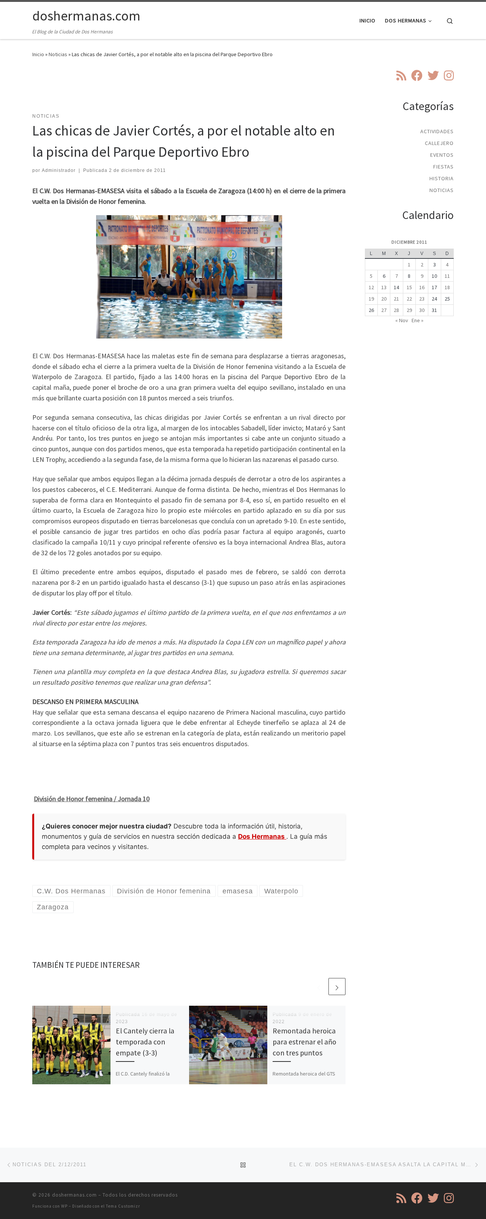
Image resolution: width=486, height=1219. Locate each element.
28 (396, 310)
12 (371, 287)
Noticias (58, 54)
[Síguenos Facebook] (417, 75)
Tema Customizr (123, 1206)
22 (409, 298)
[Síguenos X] (433, 75)
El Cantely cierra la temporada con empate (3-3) (145, 1041)
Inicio (38, 54)
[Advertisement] (189, 90)
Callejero (439, 143)
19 (371, 298)
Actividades (437, 131)
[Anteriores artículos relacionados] (318, 986)
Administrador (59, 170)
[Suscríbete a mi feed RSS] (401, 75)
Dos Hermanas (262, 836)
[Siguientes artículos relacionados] (337, 986)
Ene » (417, 320)
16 (421, 287)
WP (64, 1206)
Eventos (442, 154)
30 (421, 310)
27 (384, 310)
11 (447, 275)
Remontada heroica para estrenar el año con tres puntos (304, 1041)
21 (396, 298)
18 (447, 287)
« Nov (401, 320)
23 (421, 298)
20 (384, 298)
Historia (441, 178)
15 (409, 287)
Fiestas (443, 166)
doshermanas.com (74, 1195)
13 (384, 287)
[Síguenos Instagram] (449, 75)
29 (409, 310)
